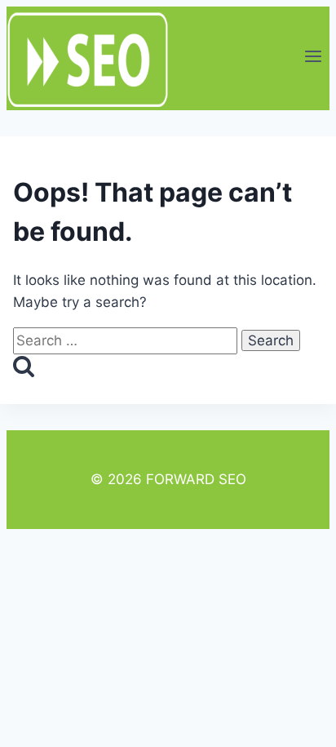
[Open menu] (312, 58)
